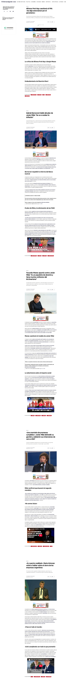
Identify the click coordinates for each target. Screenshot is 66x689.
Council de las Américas (41, 610)
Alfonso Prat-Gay (41, 38)
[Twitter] (7, 11)
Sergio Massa (30, 66)
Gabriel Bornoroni (52, 158)
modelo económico (35, 328)
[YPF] (41, 30)
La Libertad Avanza (35, 158)
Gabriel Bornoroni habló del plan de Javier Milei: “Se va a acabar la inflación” (8, 18)
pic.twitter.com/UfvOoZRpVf (30, 367)
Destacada (39, 94)
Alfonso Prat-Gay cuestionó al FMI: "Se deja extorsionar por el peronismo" (8, 8)
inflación (40, 255)
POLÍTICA (28, 1)
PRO (51, 546)
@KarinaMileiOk (46, 202)
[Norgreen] (8, 28)
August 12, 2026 (39, 203)
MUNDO (43, 1)
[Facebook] (4, 11)
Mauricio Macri (48, 94)
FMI (34, 40)
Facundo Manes (36, 322)
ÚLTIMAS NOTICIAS (21, 1)
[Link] (52, 127)
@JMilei (42, 202)
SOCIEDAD (39, 1)
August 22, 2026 (42, 368)
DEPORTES (48, 1)
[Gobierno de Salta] (40, 37)
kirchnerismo (49, 415)
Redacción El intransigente (31, 21)
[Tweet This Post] (50, 127)
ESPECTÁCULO (55, 1)
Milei (42, 494)
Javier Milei (38, 159)
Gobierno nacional (34, 546)
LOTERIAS (61, 1)
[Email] (13, 11)
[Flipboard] (10, 11)
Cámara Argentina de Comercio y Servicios (39, 609)
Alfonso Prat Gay (34, 94)
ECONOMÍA (33, 1)
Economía (33, 415)
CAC (32, 676)
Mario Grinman (52, 609)
